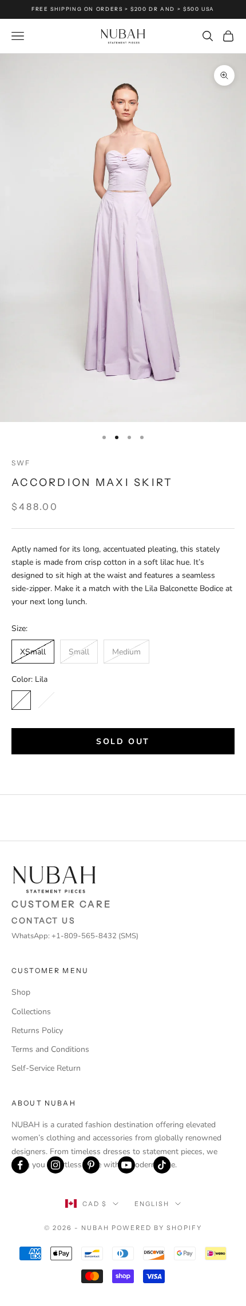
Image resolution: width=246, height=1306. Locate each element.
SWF (20, 463)
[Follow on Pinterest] (91, 1165)
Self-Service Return (46, 1068)
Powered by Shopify (157, 1228)
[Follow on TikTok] (162, 1165)
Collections (31, 1011)
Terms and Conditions (50, 1049)
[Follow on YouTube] (126, 1165)
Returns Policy (37, 1030)
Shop (20, 992)
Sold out (122, 741)
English (151, 1204)
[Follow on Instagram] (55, 1165)
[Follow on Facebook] (20, 1165)
